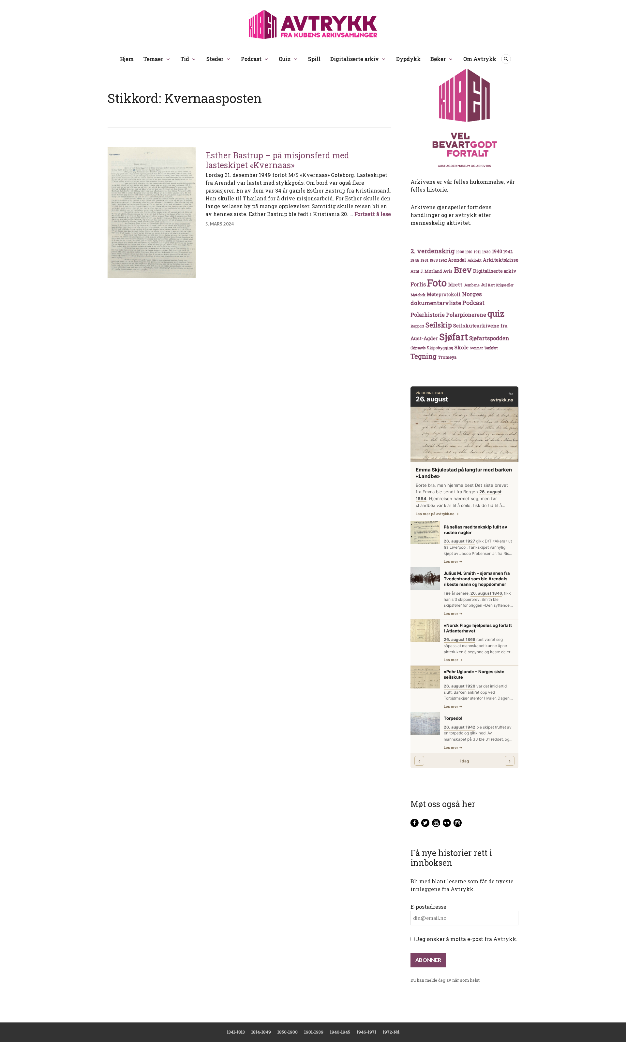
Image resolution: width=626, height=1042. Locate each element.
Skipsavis (417, 348)
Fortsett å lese (372, 213)
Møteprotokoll (444, 294)
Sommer (476, 348)
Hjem (127, 58)
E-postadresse (428, 906)
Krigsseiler (505, 285)
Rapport (417, 326)
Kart (491, 285)
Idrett (455, 284)
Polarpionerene (466, 314)
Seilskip (438, 324)
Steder (214, 58)
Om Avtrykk (479, 58)
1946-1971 (366, 1032)
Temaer (153, 58)
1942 (508, 251)
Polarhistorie (427, 314)
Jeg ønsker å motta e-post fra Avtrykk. (466, 938)
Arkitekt (475, 260)
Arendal (457, 260)
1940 (497, 251)
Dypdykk (408, 58)
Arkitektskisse (500, 260)
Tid (185, 58)
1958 (434, 260)
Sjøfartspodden (489, 338)
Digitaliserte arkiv (354, 58)
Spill (314, 58)
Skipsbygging (440, 347)
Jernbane (472, 285)
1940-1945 (340, 1032)
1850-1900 (287, 1032)
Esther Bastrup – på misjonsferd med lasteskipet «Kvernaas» (277, 160)
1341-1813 (236, 1032)
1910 (468, 252)
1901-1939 (313, 1032)
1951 (424, 260)
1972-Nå (391, 1032)
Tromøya (447, 357)
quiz (495, 313)
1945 (414, 260)
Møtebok (417, 294)
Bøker (438, 58)
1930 (486, 251)
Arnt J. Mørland (426, 271)
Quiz (285, 58)
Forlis (418, 284)
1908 (460, 252)
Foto (437, 282)
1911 (477, 251)
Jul (484, 284)
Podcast (251, 58)
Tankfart (491, 348)
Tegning (423, 356)
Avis (448, 271)
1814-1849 (261, 1032)
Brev (463, 269)
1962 (443, 260)
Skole (462, 347)
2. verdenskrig (432, 251)
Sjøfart (453, 337)
